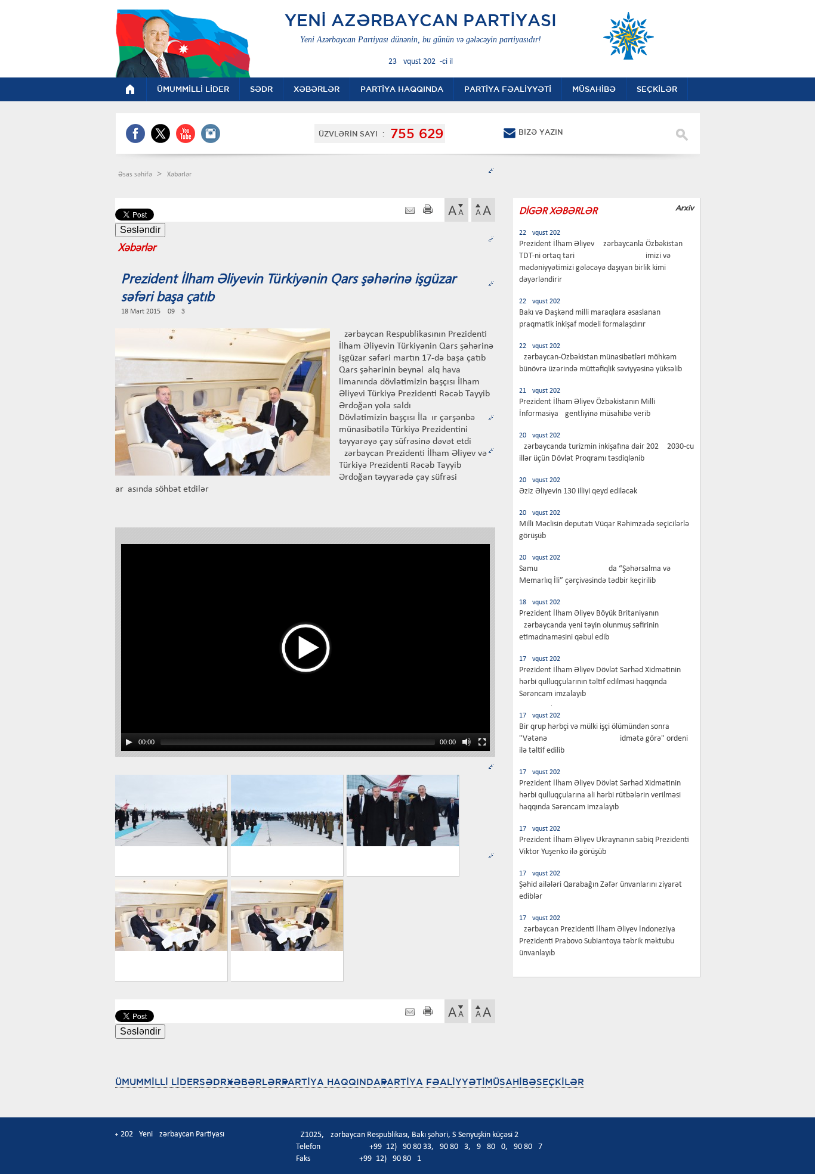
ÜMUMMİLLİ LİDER (157, 1082)
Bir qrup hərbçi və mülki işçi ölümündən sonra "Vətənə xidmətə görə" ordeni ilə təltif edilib (603, 738)
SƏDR (213, 1082)
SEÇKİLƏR (560, 1082)
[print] (428, 211)
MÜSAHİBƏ (510, 1082)
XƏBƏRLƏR (254, 1082)
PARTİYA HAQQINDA (331, 1082)
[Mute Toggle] (466, 742)
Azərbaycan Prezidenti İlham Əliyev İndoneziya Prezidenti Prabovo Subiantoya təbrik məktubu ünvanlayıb (597, 941)
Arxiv (684, 208)
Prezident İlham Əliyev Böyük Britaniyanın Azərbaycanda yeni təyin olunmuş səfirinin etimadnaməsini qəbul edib (589, 625)
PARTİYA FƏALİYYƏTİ (433, 1082)
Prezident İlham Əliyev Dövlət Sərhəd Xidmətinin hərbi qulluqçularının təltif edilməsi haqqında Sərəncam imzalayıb (600, 682)
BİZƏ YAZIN (540, 132)
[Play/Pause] (129, 742)
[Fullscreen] (482, 742)
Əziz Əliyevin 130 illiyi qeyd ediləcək (578, 491)
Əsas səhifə (136, 174)
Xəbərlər (179, 174)
